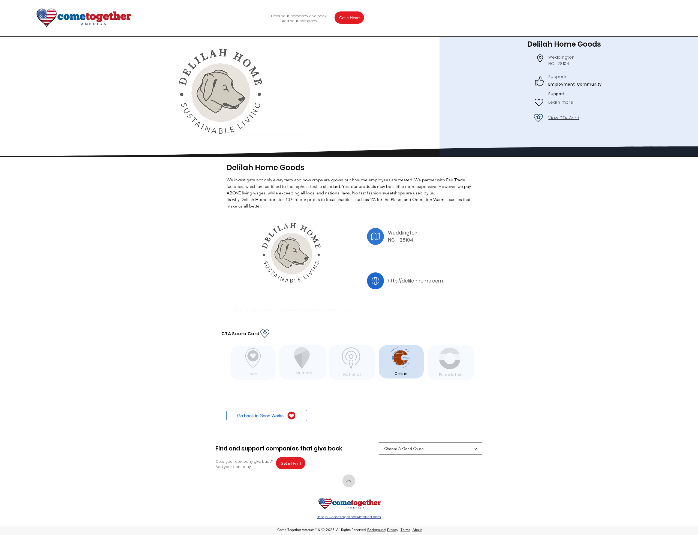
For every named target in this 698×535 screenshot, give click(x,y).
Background (376, 530)
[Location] (375, 236)
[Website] (375, 280)
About (417, 530)
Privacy (392, 530)
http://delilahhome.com (415, 281)
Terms (405, 530)
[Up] (348, 480)
